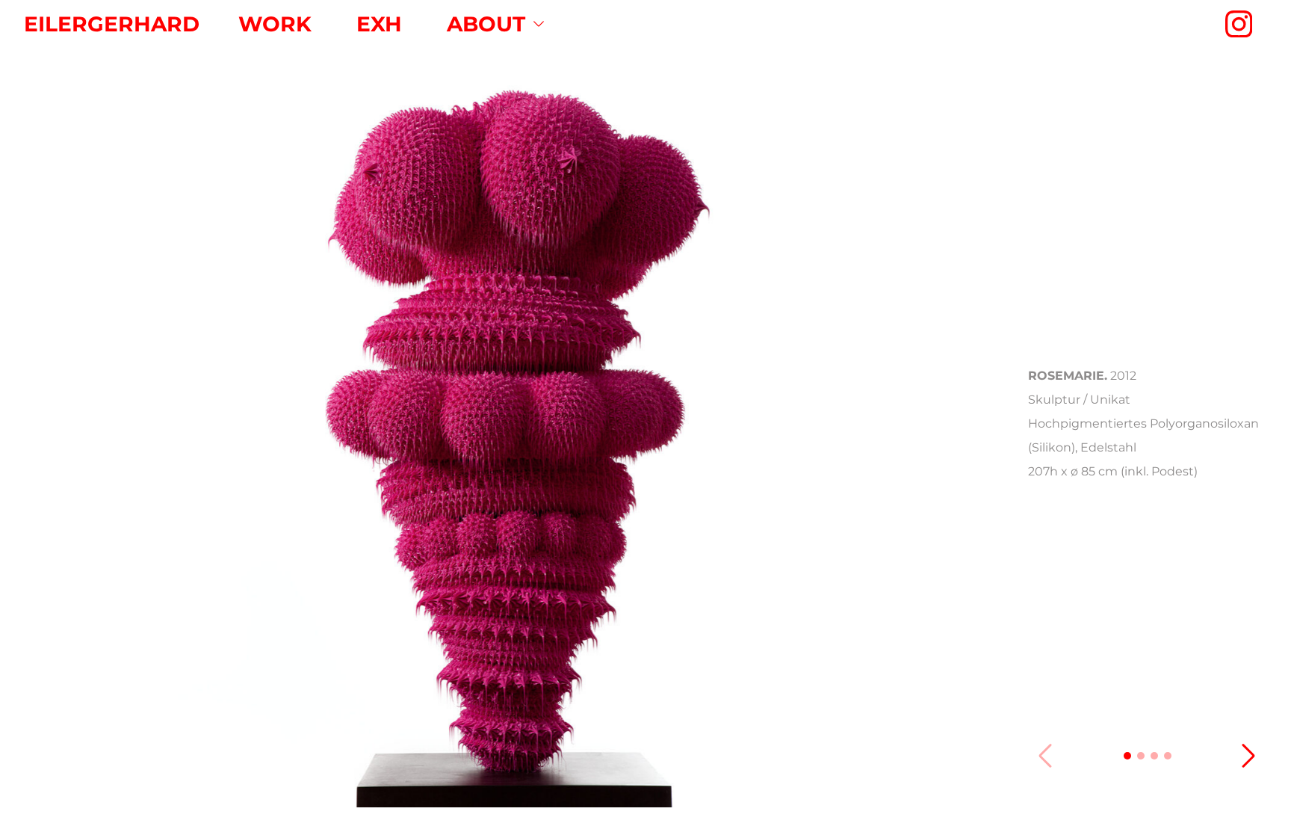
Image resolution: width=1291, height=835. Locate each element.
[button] (1127, 755)
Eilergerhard (111, 24)
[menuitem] (275, 24)
